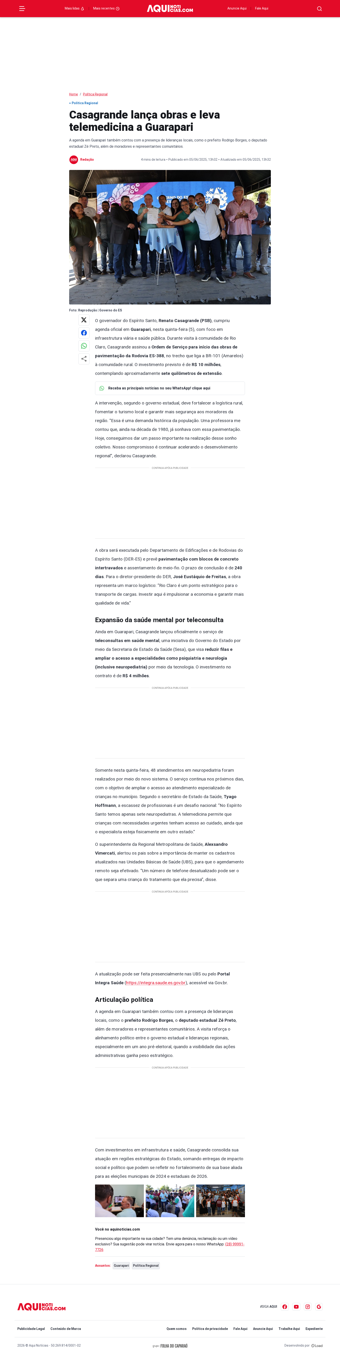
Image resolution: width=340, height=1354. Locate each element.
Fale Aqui (261, 8)
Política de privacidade (210, 1329)
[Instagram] (308, 1306)
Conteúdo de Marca (65, 1329)
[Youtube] (296, 1307)
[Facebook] (285, 1307)
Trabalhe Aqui (289, 1329)
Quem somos (177, 1329)
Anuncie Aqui (237, 8)
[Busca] (319, 9)
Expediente (314, 1329)
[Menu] (22, 8)
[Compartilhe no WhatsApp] (84, 345)
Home (73, 94)
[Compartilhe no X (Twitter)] (84, 320)
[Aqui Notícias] (170, 9)
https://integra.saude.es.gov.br (155, 982)
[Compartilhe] (84, 358)
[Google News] (319, 1306)
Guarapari (121, 1265)
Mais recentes (104, 8)
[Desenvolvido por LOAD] (317, 1345)
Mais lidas (72, 8)
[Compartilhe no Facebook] (84, 332)
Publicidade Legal (31, 1329)
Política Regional (95, 94)
